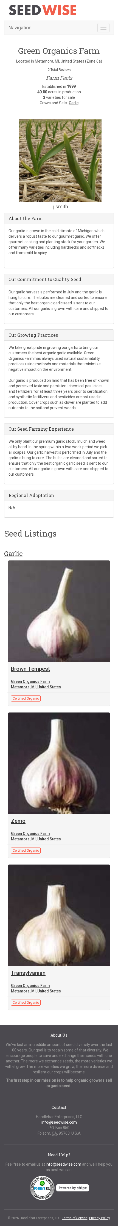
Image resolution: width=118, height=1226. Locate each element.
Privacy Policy (99, 1218)
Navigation (20, 27)
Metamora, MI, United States (36, 687)
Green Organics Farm (30, 681)
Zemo (18, 821)
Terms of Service (75, 1218)
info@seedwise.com (59, 1122)
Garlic (73, 103)
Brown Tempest (30, 669)
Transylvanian (28, 973)
